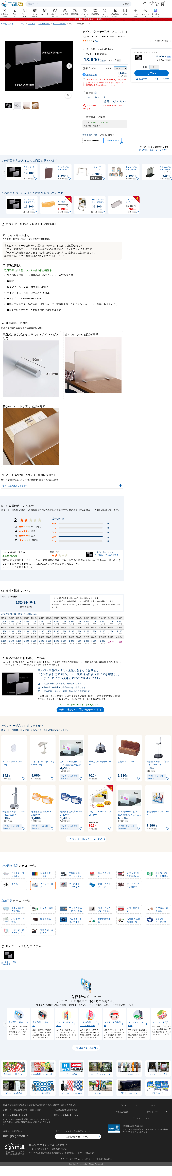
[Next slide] (167, 172)
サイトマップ (66, 1159)
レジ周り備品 (9, 865)
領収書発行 (152, 1111)
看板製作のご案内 (86, 1047)
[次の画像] (69, 66)
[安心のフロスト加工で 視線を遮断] (35, 106)
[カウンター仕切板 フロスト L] (8, 106)
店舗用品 (6, 900)
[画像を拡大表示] (68, 95)
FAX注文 (143, 79)
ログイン (122, 1105)
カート (152, 1105)
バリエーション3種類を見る (40, 827)
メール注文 (164, 79)
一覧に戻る (8, 23)
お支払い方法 (122, 1111)
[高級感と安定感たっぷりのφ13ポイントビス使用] (17, 106)
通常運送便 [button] (91, 75)
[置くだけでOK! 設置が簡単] (26, 106)
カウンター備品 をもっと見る (85, 839)
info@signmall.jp (16, 1136)
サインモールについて (137, 1118)
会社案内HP (61, 1145)
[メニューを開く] (168, 3)
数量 (145, 67)
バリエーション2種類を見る (69, 777)
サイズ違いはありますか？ (15, 485)
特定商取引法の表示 (103, 1159)
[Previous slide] (4, 172)
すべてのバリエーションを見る (153, 150)
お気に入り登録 (162, 41)
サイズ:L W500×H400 (106, 555)
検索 (127, 4)
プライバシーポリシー (83, 1159)
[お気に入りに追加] (36, 178)
